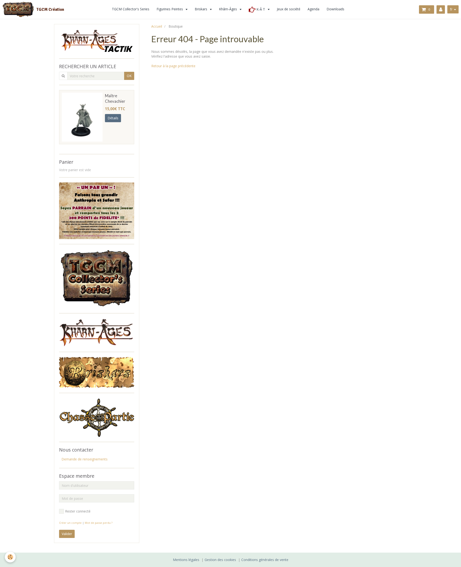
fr (451, 9)
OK (129, 75)
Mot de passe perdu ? (98, 523)
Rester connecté (78, 511)
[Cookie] (10, 557)
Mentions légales (186, 559)
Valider (67, 533)
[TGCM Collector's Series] (96, 278)
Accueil (156, 26)
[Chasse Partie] (96, 417)
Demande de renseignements (84, 459)
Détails (113, 118)
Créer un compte (70, 523)
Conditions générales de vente (264, 559)
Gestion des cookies (220, 559)
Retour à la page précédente (173, 66)
